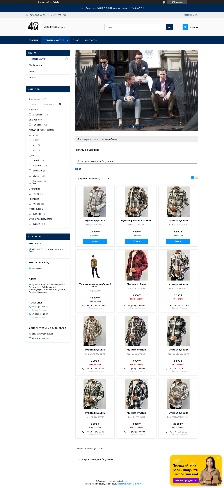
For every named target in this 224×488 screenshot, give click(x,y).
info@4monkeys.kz (40, 338)
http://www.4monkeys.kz (42, 334)
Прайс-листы (35, 65)
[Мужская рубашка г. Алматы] (136, 201)
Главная (34, 40)
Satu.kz (125, 481)
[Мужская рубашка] (95, 201)
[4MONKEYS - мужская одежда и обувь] (33, 32)
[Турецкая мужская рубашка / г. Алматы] (95, 265)
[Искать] (169, 27)
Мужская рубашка (95, 220)
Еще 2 (35, 183)
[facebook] (76, 169)
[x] (80, 169)
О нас (76, 40)
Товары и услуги (54, 40)
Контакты (91, 40)
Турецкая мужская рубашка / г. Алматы (95, 285)
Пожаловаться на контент (129, 484)
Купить (95, 241)
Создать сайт (44, 2)
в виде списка (196, 178)
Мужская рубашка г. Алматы (136, 220)
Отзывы (33, 77)
